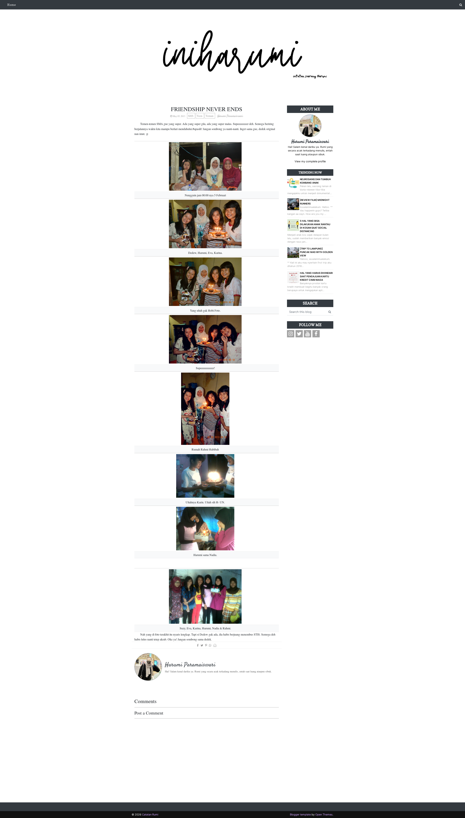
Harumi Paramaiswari (310, 142)
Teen (200, 116)
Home (11, 5)
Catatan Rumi (150, 814)
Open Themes (324, 814)
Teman (210, 116)
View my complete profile (310, 161)
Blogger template (300, 814)
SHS (191, 116)
